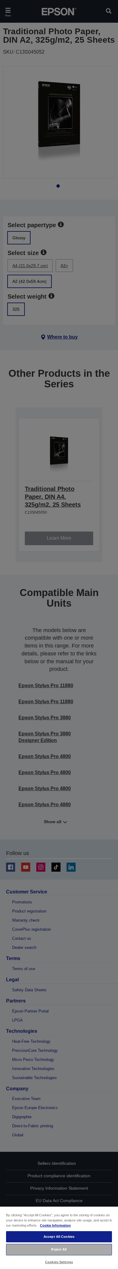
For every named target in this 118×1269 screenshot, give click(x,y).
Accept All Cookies (59, 1236)
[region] (59, 1237)
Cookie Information (55, 1225)
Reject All (59, 1249)
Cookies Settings (59, 1262)
